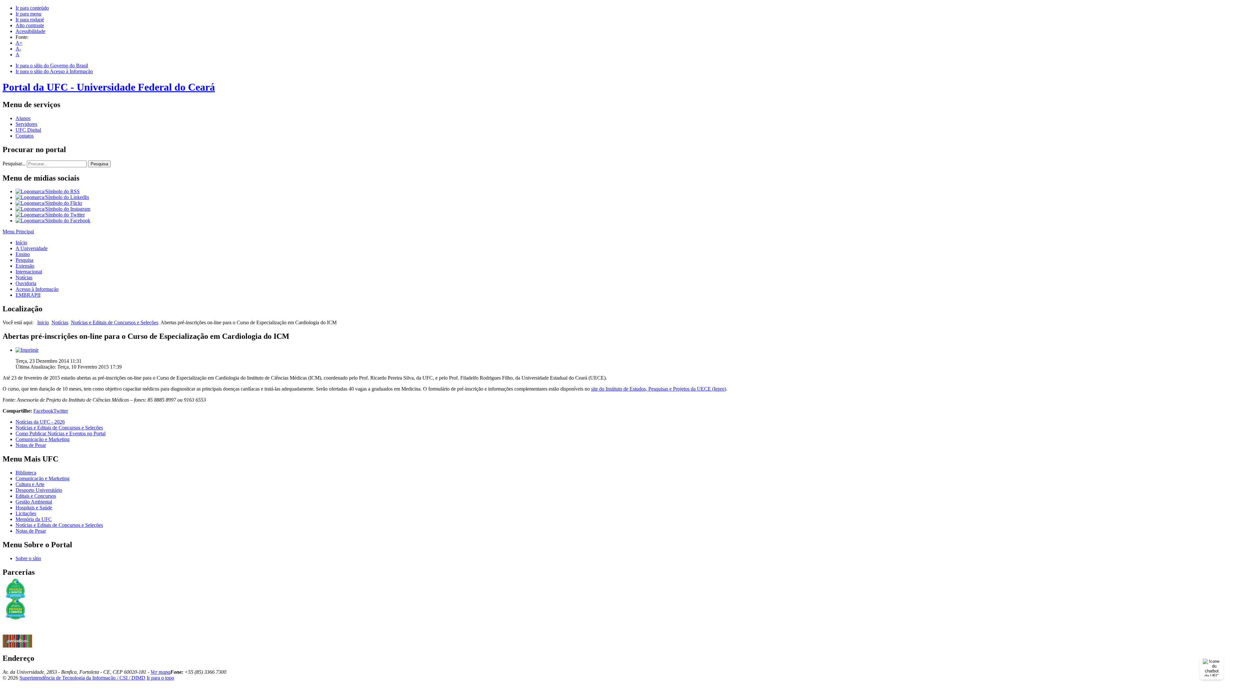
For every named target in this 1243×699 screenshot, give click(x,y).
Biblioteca (26, 472)
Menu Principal (18, 231)
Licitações (26, 513)
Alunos (23, 118)
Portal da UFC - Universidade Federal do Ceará (109, 87)
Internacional (29, 271)
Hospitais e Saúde (34, 507)
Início (21, 242)
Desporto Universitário (39, 490)
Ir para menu (28, 14)
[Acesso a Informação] (17, 633)
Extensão (25, 266)
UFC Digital (28, 130)
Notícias (24, 277)
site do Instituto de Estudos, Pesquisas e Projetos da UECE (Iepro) (658, 389)
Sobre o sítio (28, 558)
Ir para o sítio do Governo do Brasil (52, 65)
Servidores (26, 124)
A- (18, 48)
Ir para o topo (160, 678)
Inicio (43, 322)
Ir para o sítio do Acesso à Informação (54, 71)
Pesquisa (99, 163)
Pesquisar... (14, 163)
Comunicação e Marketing (43, 439)
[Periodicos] (17, 646)
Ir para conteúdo (32, 8)
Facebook (43, 411)
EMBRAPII (28, 295)
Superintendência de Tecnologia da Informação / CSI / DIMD (82, 678)
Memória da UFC (34, 519)
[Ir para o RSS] (48, 191)
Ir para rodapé (30, 19)
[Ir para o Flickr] (49, 203)
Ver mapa (160, 672)
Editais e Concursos (36, 496)
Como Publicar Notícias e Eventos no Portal (61, 433)
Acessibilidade (30, 31)
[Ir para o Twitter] (50, 214)
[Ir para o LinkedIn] (52, 197)
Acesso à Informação (37, 289)
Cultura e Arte (30, 484)
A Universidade (32, 248)
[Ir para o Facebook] (53, 220)
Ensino (23, 254)
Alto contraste (30, 25)
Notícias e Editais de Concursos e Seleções (114, 322)
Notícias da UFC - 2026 (40, 422)
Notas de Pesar (31, 445)
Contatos (25, 136)
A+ (19, 43)
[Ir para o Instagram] (53, 209)
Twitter (60, 411)
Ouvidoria (26, 283)
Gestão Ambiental (34, 502)
